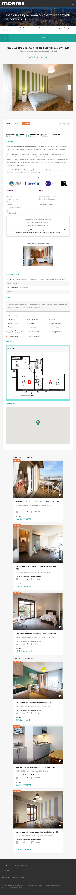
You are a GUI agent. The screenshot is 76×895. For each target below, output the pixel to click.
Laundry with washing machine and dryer (15, 332)
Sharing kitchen (13, 336)
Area (3, 28)
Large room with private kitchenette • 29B (33, 703)
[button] (39, 425)
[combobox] (9, 31)
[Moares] (13, 5)
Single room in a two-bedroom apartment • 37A (35, 767)
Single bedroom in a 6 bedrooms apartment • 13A (36, 634)
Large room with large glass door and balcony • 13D (37, 832)
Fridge (10, 327)
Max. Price (42, 28)
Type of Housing (63, 28)
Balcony (53, 319)
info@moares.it (6, 870)
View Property (38, 490)
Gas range (32, 327)
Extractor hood (56, 323)
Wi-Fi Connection (34, 336)
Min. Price (23, 28)
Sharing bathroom (57, 332)
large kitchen (55, 327)
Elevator (32, 323)
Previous (6, 87)
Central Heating (13, 323)
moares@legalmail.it (19, 878)
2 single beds (12, 319)
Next (69, 87)
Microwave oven (34, 332)
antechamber (33, 319)
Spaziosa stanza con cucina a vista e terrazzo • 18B (37, 501)
